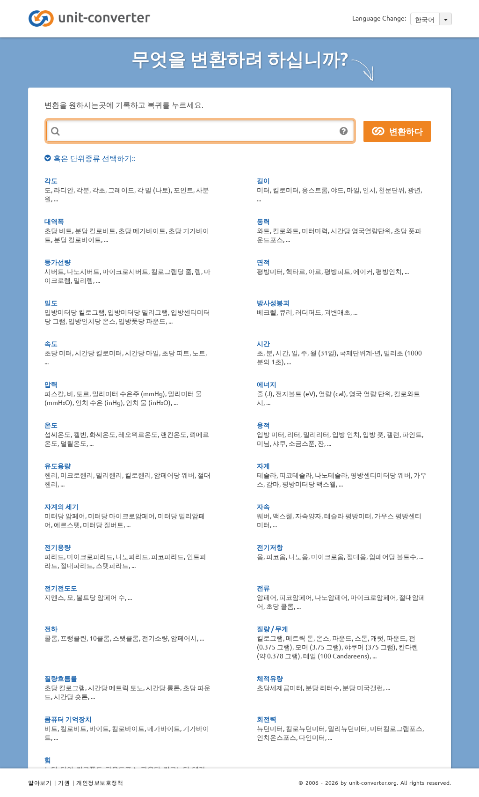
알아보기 (39, 782)
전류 (263, 587)
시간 (263, 343)
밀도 (51, 302)
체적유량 (270, 678)
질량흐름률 (60, 678)
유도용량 (57, 465)
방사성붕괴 (273, 302)
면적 (263, 262)
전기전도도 (60, 587)
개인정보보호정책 (99, 782)
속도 (51, 343)
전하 (51, 628)
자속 (263, 506)
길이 (263, 180)
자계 (263, 465)
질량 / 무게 (272, 628)
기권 (64, 782)
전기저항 (270, 547)
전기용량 (57, 547)
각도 (51, 180)
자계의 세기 (61, 506)
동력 (263, 221)
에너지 (266, 384)
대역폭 (54, 221)
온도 (51, 425)
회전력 (266, 719)
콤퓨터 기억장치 (68, 719)
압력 (51, 384)
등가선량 (57, 262)
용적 (263, 425)
